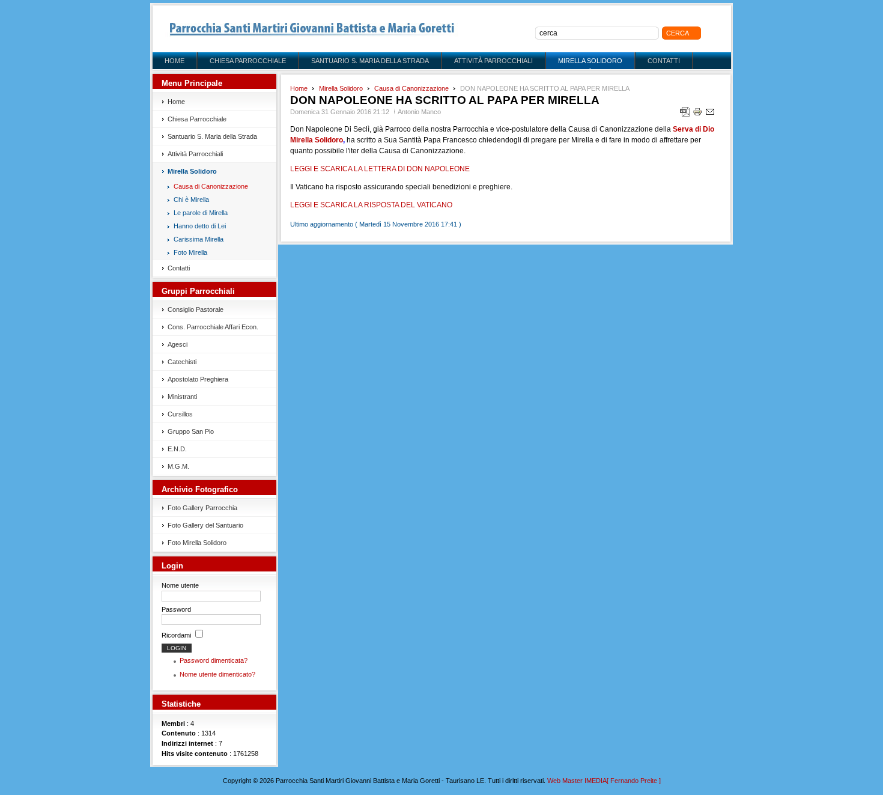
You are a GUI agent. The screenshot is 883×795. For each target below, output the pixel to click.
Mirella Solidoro (341, 88)
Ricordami (176, 635)
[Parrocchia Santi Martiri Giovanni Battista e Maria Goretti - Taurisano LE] (312, 28)
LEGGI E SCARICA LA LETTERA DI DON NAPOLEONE (380, 169)
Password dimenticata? (213, 660)
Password (176, 609)
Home (299, 88)
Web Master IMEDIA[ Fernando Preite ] (604, 780)
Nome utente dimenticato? (217, 674)
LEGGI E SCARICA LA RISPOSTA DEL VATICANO (371, 205)
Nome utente (180, 585)
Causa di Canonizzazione (411, 88)
